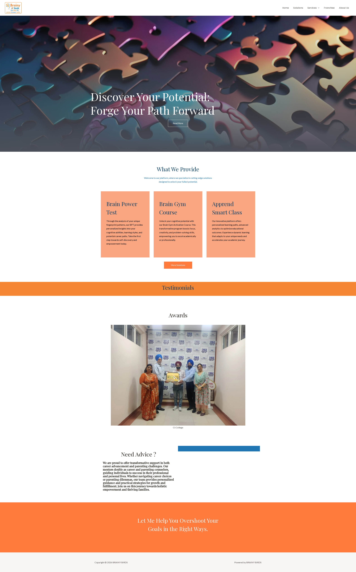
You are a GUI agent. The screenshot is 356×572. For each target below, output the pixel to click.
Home (285, 7)
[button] (318, 7)
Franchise (329, 7)
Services (312, 7)
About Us (344, 7)
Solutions (298, 7)
